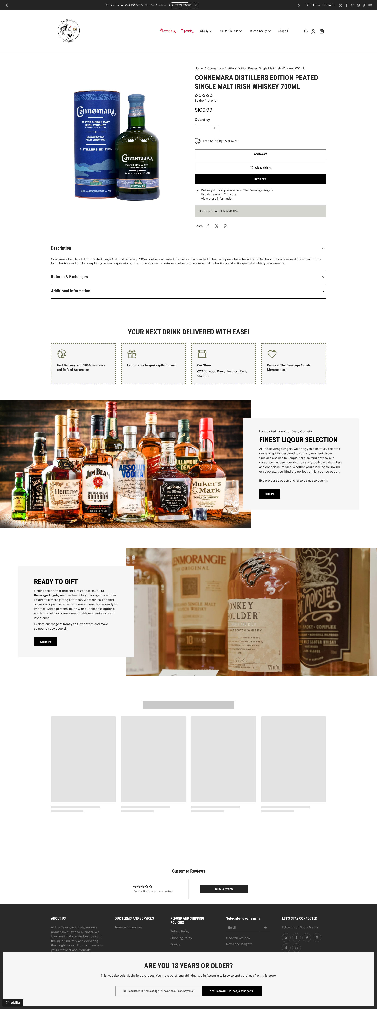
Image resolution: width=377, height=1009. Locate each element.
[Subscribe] (265, 928)
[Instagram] (358, 5)
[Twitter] (341, 5)
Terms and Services (129, 927)
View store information (217, 199)
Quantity (202, 120)
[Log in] (313, 31)
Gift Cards (313, 5)
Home (199, 68)
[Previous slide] (6, 5)
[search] (306, 31)
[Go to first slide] (298, 5)
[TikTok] (364, 5)
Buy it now (260, 178)
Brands (175, 944)
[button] (204, 95)
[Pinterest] (352, 5)
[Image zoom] (116, 152)
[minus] (199, 128)
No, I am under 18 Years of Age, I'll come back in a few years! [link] (158, 991)
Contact (328, 5)
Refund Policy (180, 931)
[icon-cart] (321, 31)
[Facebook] (347, 5)
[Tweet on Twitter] (216, 226)
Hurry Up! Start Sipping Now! (153, 5)
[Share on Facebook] (208, 226)
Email (232, 928)
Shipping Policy (181, 938)
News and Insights (239, 944)
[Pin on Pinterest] (225, 226)
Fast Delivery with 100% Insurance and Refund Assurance (81, 367)
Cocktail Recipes (238, 938)
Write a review (224, 889)
